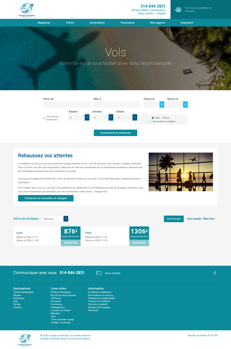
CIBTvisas (56, 298)
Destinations (97, 22)
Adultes (73, 111)
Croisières (56, 301)
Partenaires (128, 22)
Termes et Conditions (99, 301)
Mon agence (157, 22)
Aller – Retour (162, 118)
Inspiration (187, 22)
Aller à (97, 98)
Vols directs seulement (52, 118)
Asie (15, 301)
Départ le (149, 98)
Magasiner (44, 22)
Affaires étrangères (61, 292)
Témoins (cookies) (97, 304)
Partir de (48, 98)
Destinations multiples (164, 121)
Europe (17, 304)
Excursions (56, 304)
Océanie (17, 307)
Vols (53, 316)
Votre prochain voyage (62, 319)
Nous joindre (146, 13)
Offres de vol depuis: (26, 218)
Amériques (19, 298)
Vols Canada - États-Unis (200, 218)
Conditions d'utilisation (99, 292)
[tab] (174, 219)
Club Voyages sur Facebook (215, 273)
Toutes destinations (23, 292)
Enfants (97, 111)
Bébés (120, 111)
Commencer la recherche (115, 132)
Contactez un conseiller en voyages (46, 198)
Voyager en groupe (60, 322)
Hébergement (58, 307)
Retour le (172, 98)
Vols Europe (174, 218)
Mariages (55, 313)
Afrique (17, 295)
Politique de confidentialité (101, 298)
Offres (70, 22)
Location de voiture (61, 310)
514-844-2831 (72, 272)
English (161, 13)
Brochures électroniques (63, 295)
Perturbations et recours (100, 295)
